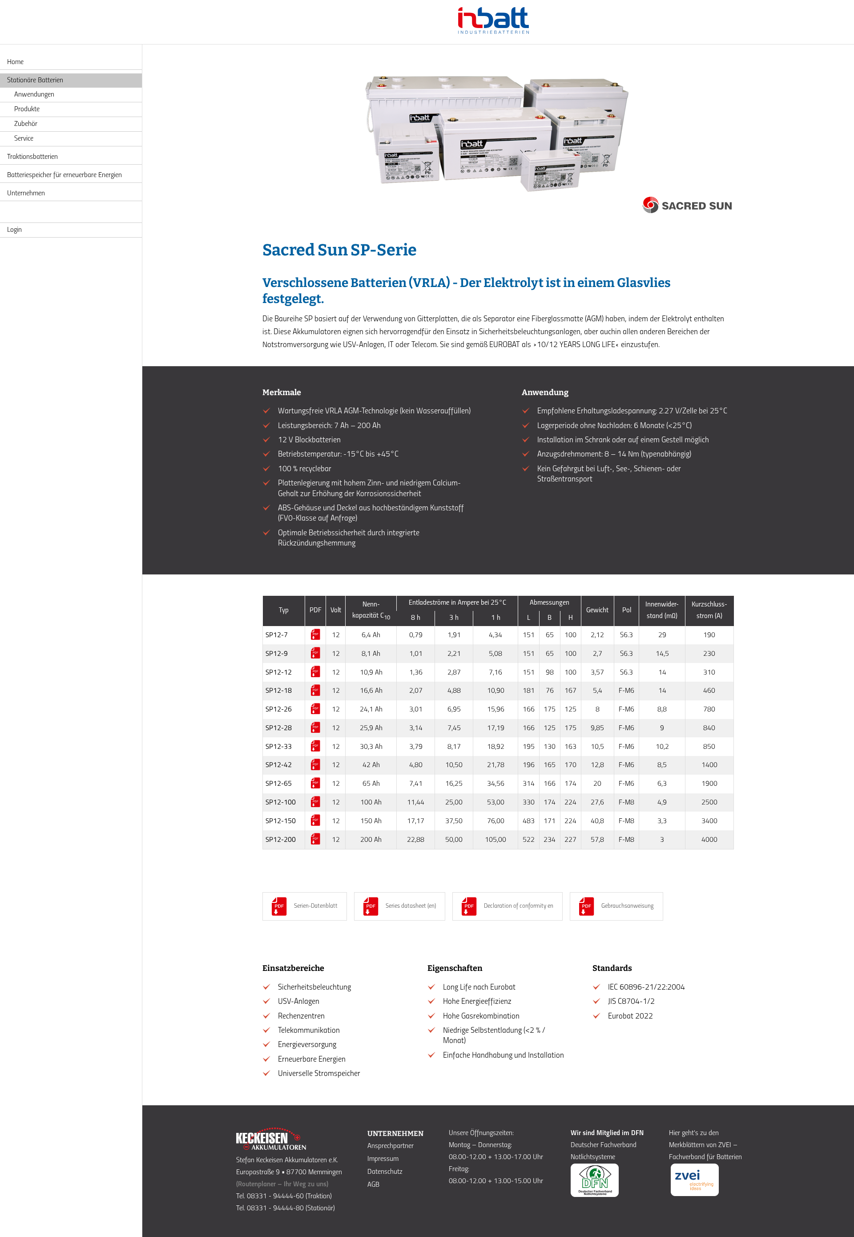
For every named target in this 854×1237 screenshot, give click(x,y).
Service (23, 138)
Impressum (383, 1159)
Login (14, 230)
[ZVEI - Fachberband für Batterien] (695, 1194)
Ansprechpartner (390, 1146)
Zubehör (25, 124)
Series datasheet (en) (411, 906)
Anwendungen (34, 94)
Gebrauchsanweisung (627, 906)
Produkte (27, 109)
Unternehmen (26, 193)
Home (15, 62)
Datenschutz (385, 1172)
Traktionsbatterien (32, 157)
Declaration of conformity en (518, 906)
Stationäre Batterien (35, 80)
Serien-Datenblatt (316, 906)
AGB (373, 1184)
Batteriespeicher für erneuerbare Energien (64, 175)
